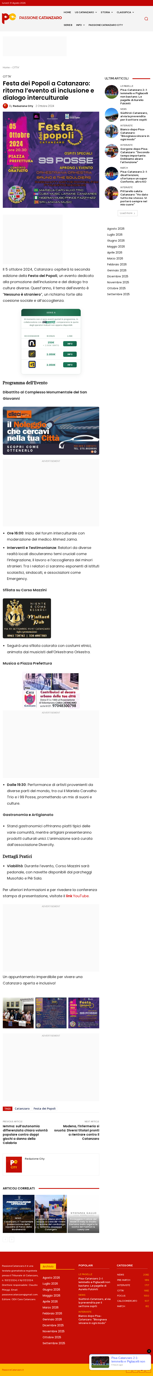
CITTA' (16, 67)
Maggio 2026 (116, 247)
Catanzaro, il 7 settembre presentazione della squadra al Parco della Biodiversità (18, 1225)
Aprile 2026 (114, 252)
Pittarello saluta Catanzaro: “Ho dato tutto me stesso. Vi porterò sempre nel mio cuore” (134, 197)
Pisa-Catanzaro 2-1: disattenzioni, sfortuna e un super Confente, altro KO (133, 176)
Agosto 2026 (116, 229)
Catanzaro (22, 1108)
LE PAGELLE (126, 86)
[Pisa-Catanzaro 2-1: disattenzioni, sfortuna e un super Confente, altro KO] (111, 173)
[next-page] (11, 1239)
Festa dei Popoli (45, 1108)
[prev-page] (5, 1239)
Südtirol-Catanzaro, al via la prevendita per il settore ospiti (134, 116)
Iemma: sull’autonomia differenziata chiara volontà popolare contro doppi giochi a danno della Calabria (25, 1134)
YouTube (77, 895)
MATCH (124, 168)
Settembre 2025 (118, 294)
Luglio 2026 (115, 235)
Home (6, 67)
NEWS (18, 1218)
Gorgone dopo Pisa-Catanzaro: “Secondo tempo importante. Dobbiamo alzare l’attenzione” (134, 155)
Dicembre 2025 (117, 276)
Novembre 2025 (118, 282)
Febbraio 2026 (117, 264)
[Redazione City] (6, 105)
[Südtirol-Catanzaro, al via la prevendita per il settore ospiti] (111, 114)
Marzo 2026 (115, 258)
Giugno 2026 (116, 241)
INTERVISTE (126, 126)
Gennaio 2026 (117, 270)
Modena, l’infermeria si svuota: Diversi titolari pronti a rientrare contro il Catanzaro (76, 1132)
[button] (146, 18)
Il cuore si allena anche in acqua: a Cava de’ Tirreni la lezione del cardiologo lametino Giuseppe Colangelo (50, 1224)
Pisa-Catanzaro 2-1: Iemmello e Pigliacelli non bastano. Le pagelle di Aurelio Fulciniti (134, 96)
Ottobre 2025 (116, 288)
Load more (126, 213)
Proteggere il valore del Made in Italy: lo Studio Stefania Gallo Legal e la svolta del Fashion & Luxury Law (83, 1224)
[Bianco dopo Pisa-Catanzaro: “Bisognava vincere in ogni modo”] (111, 131)
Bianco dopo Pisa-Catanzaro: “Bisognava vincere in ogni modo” (134, 134)
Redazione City (23, 106)
